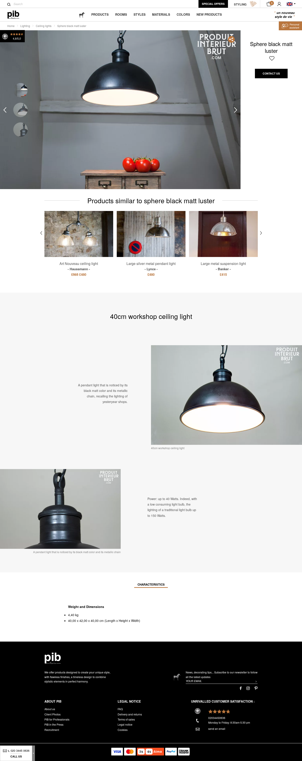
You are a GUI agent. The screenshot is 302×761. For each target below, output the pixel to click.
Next (235, 110)
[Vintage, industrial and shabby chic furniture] (17, 14)
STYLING (240, 4)
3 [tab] (20, 129)
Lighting (25, 26)
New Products (209, 14)
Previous (4, 110)
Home (11, 26)
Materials (161, 14)
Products (100, 14)
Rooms (121, 14)
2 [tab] (20, 110)
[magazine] (82, 14)
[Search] (9, 4)
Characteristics (151, 584)
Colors (183, 14)
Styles (139, 14)
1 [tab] (20, 90)
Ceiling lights (44, 26)
